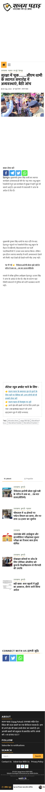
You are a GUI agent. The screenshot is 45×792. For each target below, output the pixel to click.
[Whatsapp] (25, 173)
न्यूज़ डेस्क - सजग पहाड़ (21, 89)
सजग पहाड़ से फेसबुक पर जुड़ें (19, 402)
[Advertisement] (22, 35)
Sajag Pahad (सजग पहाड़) (24, 771)
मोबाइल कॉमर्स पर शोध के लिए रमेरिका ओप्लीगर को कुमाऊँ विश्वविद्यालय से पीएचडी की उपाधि (27, 563)
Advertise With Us (21, 762)
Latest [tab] (8, 478)
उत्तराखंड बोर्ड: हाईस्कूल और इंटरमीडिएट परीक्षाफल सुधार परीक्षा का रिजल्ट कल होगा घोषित (26, 539)
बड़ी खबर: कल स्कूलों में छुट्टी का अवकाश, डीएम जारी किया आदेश (27, 587)
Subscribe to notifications (13, 745)
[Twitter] (18, 173)
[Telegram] (12, 173)
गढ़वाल (10, 70)
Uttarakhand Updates (30, 423)
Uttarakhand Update (15, 423)
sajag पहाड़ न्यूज (25, 420)
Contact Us (7, 762)
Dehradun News (13, 420)
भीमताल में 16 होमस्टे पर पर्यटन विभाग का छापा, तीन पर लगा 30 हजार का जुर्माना (27, 516)
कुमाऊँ (23, 487)
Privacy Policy (37, 762)
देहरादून (20, 70)
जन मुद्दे (15, 70)
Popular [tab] (29, 478)
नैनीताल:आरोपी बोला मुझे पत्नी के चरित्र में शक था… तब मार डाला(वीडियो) (27, 494)
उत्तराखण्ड (4, 70)
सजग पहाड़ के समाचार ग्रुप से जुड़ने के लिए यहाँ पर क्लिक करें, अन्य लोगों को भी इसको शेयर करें (21, 395)
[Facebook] (6, 173)
